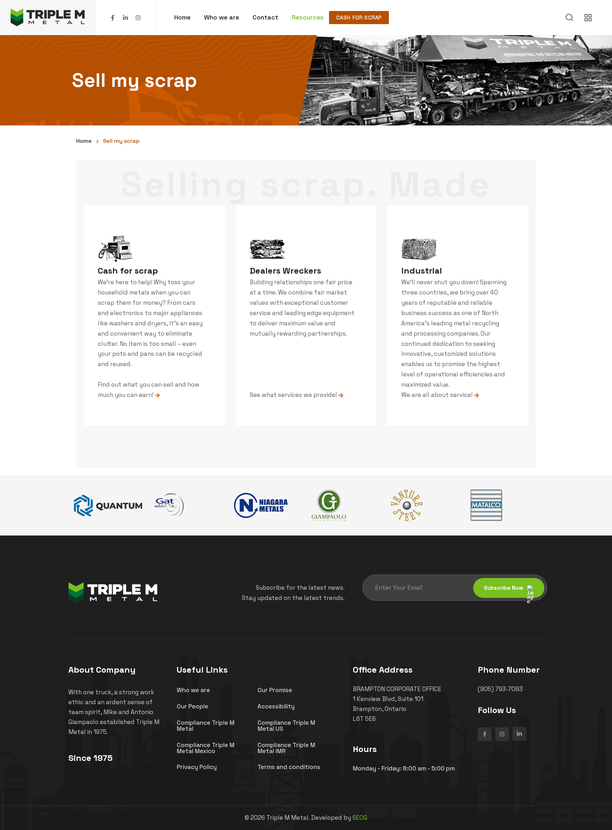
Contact (265, 17)
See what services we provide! (294, 395)
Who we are (221, 17)
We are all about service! (437, 395)
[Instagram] (138, 18)
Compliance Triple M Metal (205, 726)
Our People (192, 706)
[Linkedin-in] (125, 18)
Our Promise (274, 690)
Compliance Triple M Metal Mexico (205, 748)
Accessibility (276, 706)
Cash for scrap (359, 17)
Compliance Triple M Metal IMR (286, 748)
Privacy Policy (197, 767)
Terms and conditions (288, 767)
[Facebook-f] (112, 18)
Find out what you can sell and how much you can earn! (148, 390)
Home (182, 17)
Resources (308, 17)
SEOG (359, 817)
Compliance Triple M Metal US (286, 726)
